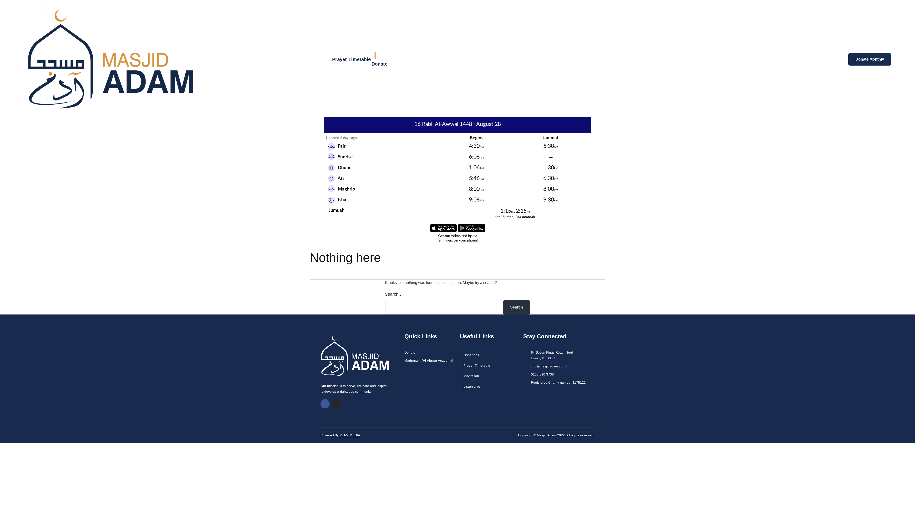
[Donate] (375, 55)
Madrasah (471, 376)
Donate (379, 64)
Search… (394, 294)
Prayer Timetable (351, 59)
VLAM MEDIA (350, 435)
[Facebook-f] (325, 403)
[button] (712, 59)
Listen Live (471, 386)
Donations (471, 355)
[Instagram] (336, 403)
